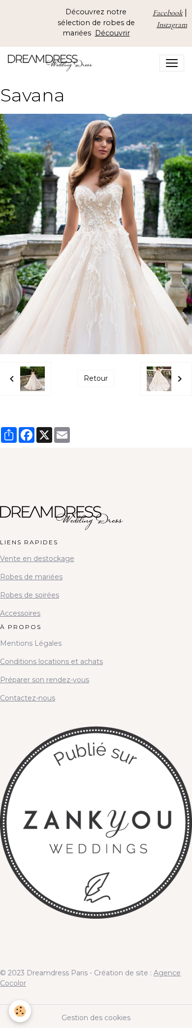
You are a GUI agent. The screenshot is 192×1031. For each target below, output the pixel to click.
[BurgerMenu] (172, 63)
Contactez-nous (27, 698)
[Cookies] (20, 1011)
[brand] (52, 63)
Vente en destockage (37, 558)
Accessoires (20, 613)
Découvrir (112, 33)
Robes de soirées (29, 595)
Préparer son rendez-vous (44, 679)
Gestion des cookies (96, 1017)
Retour (96, 378)
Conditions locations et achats (51, 661)
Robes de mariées (31, 576)
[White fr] (96, 813)
